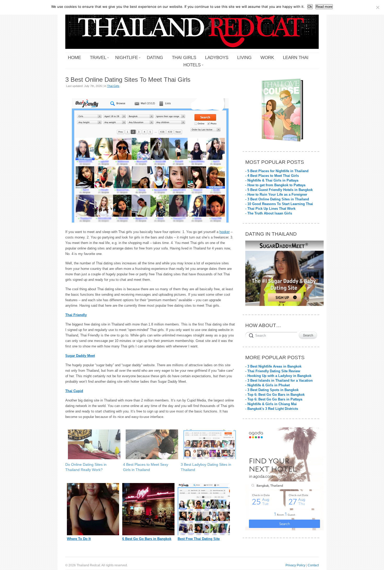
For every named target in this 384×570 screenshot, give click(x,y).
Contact (313, 565)
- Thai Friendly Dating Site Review (272, 371)
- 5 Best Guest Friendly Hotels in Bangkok (279, 190)
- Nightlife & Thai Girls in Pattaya (271, 180)
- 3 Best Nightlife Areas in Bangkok (273, 366)
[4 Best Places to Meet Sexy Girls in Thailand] (149, 444)
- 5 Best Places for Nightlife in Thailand (277, 171)
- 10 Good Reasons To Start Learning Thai (279, 204)
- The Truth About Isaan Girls (268, 213)
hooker (224, 232)
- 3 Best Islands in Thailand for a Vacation (279, 380)
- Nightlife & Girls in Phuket (267, 385)
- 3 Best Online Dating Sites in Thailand (277, 199)
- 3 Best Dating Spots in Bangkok (272, 390)
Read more (324, 7)
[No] (377, 7)
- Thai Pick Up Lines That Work (270, 209)
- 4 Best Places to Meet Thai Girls (272, 176)
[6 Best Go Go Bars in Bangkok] (148, 534)
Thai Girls (113, 86)
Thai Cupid (74, 391)
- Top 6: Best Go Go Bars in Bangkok (275, 395)
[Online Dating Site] (204, 534)
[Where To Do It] (93, 534)
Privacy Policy (295, 565)
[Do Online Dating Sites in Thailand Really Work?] (91, 444)
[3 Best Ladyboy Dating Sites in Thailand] (207, 444)
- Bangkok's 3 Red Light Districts (271, 409)
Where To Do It (79, 539)
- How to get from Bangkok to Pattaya (275, 185)
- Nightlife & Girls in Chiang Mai (271, 404)
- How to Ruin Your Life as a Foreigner (276, 194)
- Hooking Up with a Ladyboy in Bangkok (278, 376)
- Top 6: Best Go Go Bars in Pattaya (273, 399)
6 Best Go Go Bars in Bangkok (146, 539)
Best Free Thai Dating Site (199, 539)
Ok (310, 7)
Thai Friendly (76, 315)
